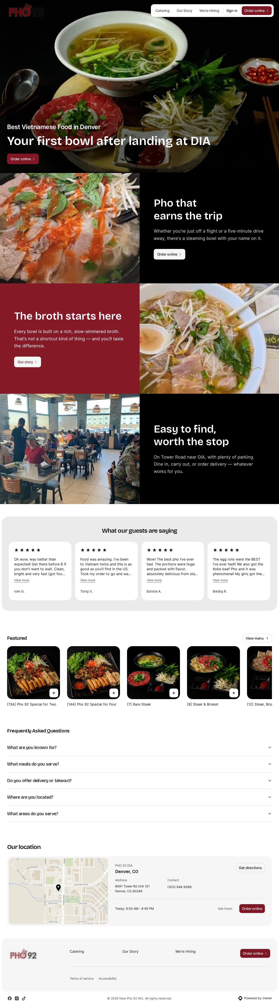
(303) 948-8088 (179, 887)
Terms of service (82, 978)
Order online (252, 908)
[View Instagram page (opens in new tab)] (16, 998)
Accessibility (108, 978)
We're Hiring (209, 10)
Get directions (250, 868)
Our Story (184, 10)
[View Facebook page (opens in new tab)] (9, 998)
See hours (225, 908)
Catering (162, 10)
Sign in (232, 10)
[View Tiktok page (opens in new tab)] (23, 998)
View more (21, 580)
